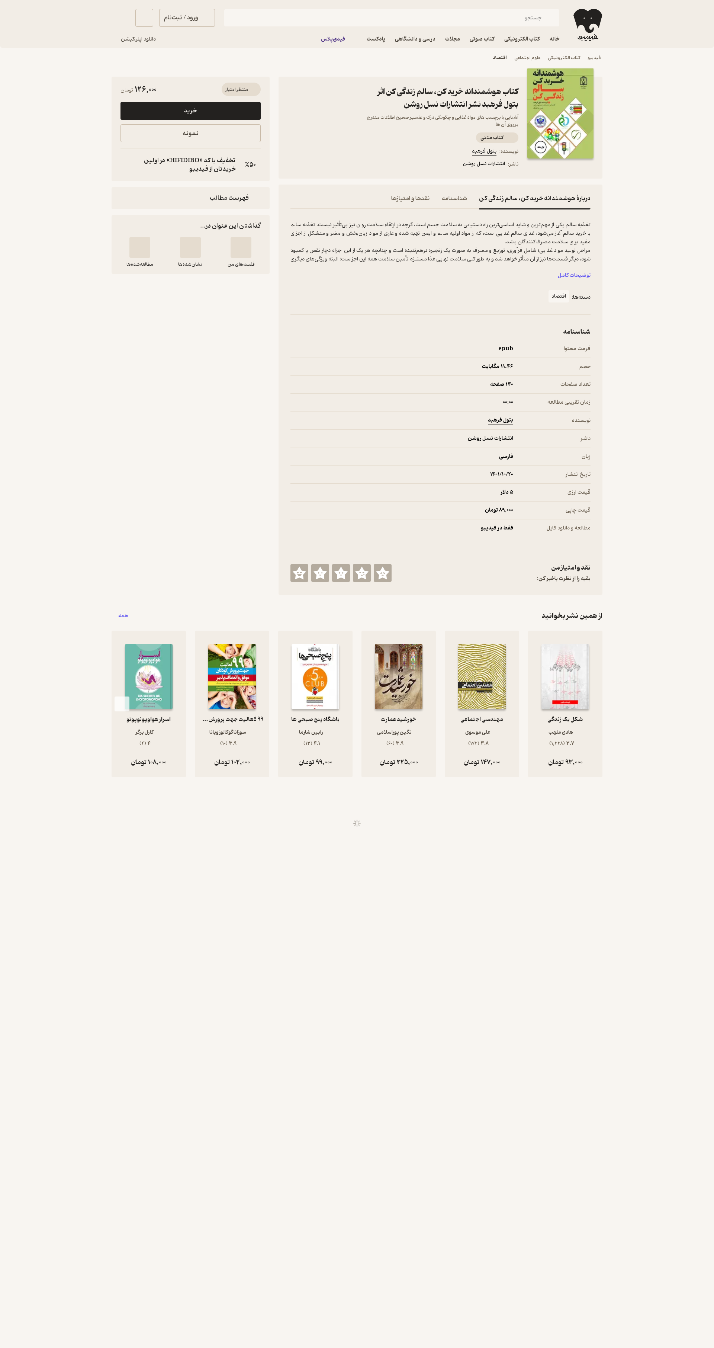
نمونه (191, 133)
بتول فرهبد (484, 151)
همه (123, 616)
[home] (587, 25)
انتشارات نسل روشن (484, 164)
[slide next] (122, 704)
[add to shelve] (241, 247)
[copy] (127, 164)
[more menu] (294, 165)
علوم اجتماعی (527, 57)
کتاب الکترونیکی (564, 57)
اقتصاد (500, 58)
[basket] (144, 18)
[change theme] (120, 18)
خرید (190, 111)
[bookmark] (312, 165)
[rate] (383, 573)
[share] (348, 165)
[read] (139, 247)
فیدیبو (594, 57)
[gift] (330, 165)
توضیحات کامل (574, 275)
